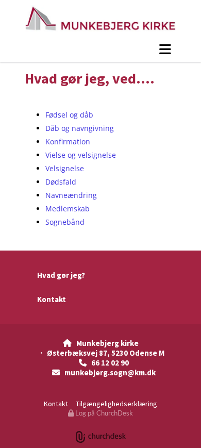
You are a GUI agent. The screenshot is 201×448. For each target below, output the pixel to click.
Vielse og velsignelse (80, 155)
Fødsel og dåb (69, 115)
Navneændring (71, 195)
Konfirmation (67, 141)
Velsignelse (64, 168)
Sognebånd (65, 222)
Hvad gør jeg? (61, 275)
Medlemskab (67, 208)
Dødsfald (60, 182)
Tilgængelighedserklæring (116, 403)
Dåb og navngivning (79, 128)
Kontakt (51, 299)
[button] (100, 49)
